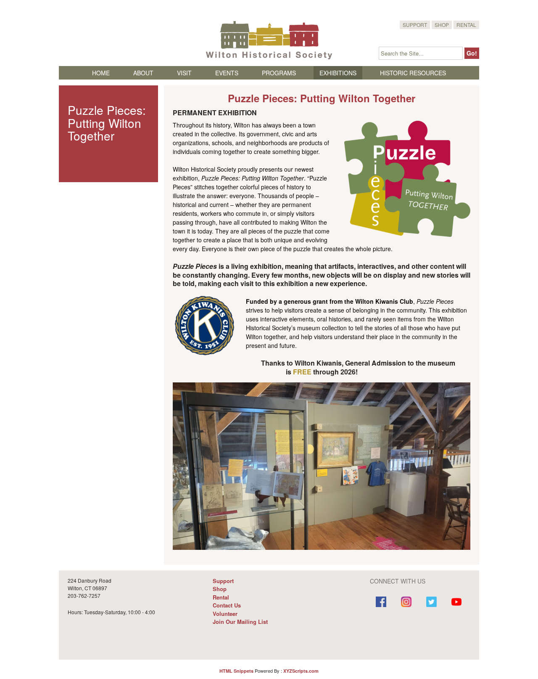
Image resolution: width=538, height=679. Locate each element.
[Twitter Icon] (431, 603)
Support (415, 24)
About (143, 73)
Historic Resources (413, 73)
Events (226, 73)
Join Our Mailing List (240, 622)
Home (101, 73)
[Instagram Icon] (406, 603)
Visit (184, 73)
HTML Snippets (236, 671)
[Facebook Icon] (381, 603)
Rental (466, 24)
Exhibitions (337, 73)
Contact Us (227, 605)
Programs (279, 73)
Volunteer (225, 614)
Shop (442, 24)
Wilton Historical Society (269, 40)
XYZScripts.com (301, 671)
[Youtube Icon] (456, 603)
